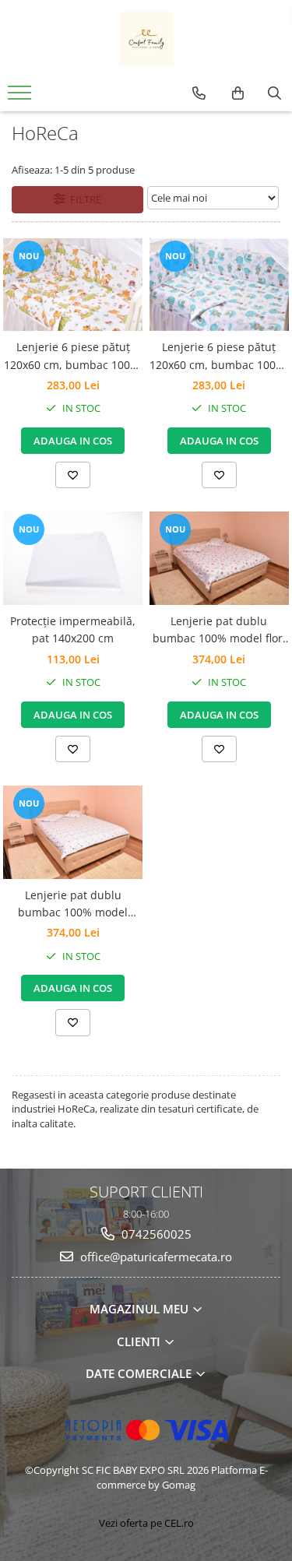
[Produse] (21, 97)
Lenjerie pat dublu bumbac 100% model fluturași (73, 905)
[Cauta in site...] (274, 93)
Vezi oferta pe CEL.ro (146, 1523)
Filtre (83, 199)
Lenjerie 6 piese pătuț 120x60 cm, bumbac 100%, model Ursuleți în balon (219, 356)
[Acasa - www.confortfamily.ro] (146, 39)
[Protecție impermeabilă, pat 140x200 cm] (73, 558)
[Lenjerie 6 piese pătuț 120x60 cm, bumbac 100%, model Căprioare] (73, 285)
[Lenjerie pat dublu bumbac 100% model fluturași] (73, 832)
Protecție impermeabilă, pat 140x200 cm (72, 629)
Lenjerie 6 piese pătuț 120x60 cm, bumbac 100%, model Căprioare (73, 356)
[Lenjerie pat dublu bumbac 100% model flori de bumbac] (220, 558)
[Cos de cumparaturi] (238, 93)
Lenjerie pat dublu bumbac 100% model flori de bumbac (219, 631)
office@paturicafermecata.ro (154, 1256)
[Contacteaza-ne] (198, 93)
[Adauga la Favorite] (72, 475)
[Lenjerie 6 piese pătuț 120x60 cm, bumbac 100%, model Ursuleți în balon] (220, 285)
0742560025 (155, 1234)
